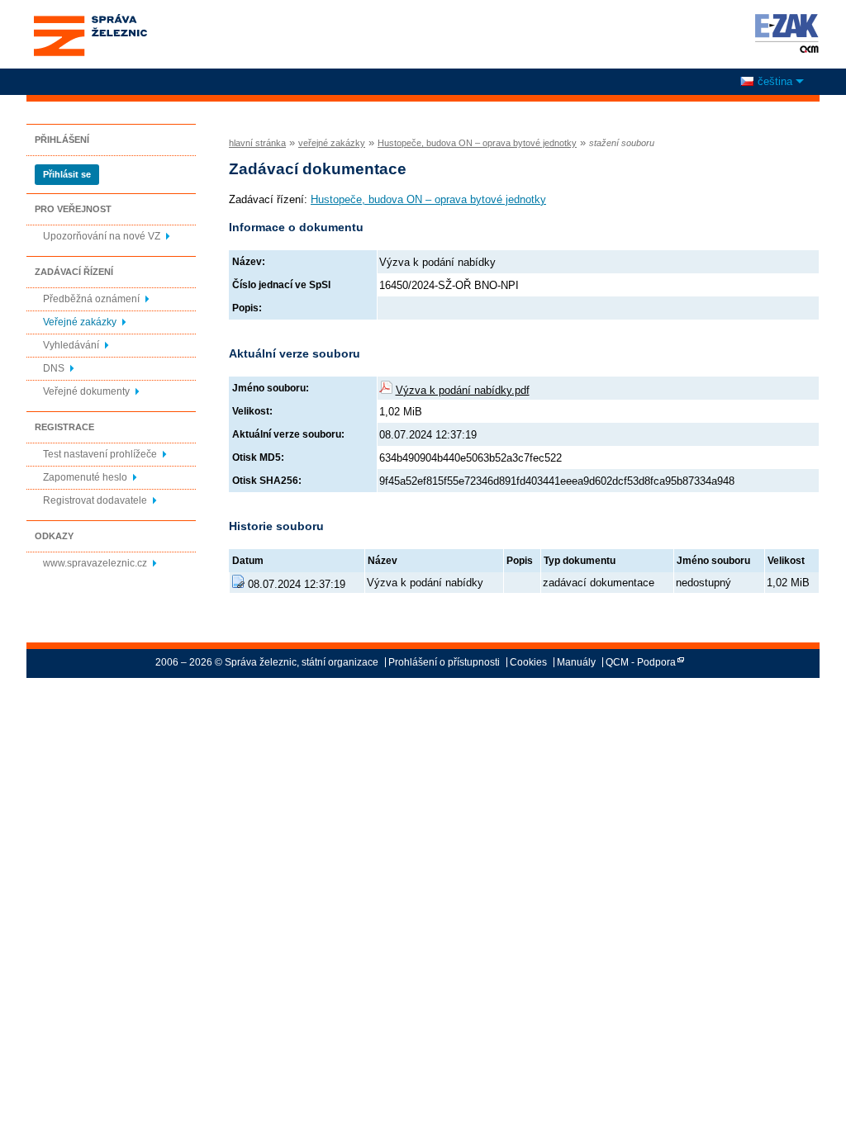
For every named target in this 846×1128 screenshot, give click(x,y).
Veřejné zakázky (79, 322)
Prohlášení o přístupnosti (444, 662)
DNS (53, 368)
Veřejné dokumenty (86, 391)
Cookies (528, 662)
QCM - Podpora (641, 662)
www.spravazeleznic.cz (95, 563)
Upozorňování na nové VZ (101, 236)
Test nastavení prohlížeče (100, 454)
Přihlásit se (67, 174)
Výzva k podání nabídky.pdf (463, 390)
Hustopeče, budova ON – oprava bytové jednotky (477, 143)
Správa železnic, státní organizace (89, 19)
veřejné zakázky (331, 143)
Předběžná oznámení (91, 299)
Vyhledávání (71, 345)
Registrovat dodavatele (95, 500)
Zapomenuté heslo (85, 477)
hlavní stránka (257, 143)
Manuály (576, 662)
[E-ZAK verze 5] (784, 33)
